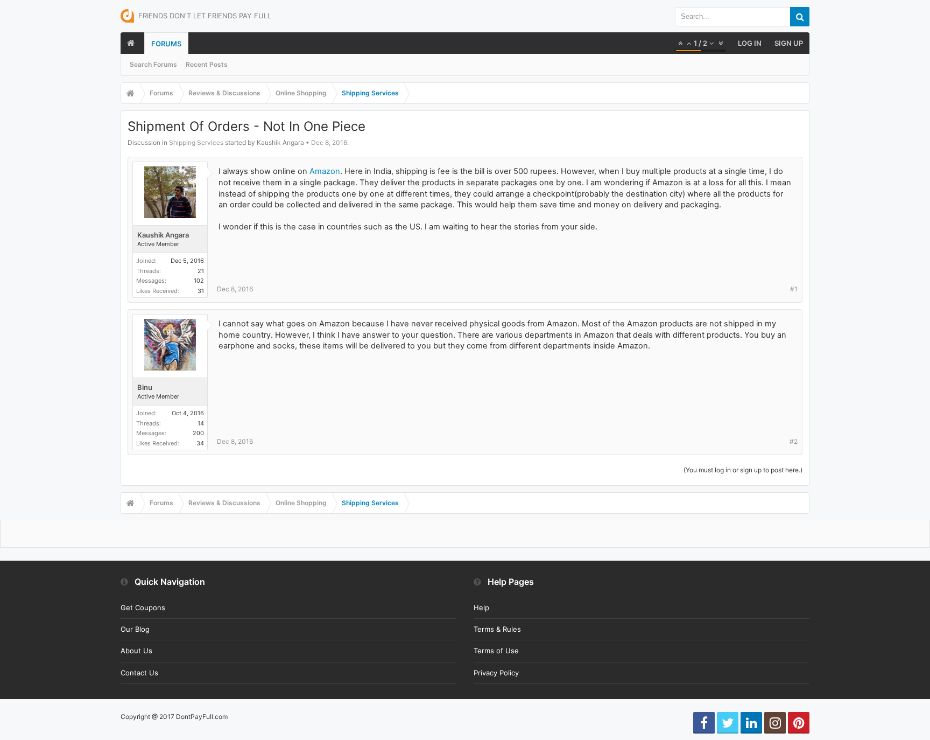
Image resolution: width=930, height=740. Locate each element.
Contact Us (139, 672)
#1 (794, 289)
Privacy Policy (496, 672)
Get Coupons (143, 607)
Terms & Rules (497, 629)
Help (481, 607)
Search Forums (153, 64)
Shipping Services (196, 142)
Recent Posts (207, 64)
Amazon (324, 171)
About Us (136, 650)
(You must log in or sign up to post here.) (743, 470)
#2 (794, 441)
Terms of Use (496, 650)
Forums (166, 43)
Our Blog (135, 629)
